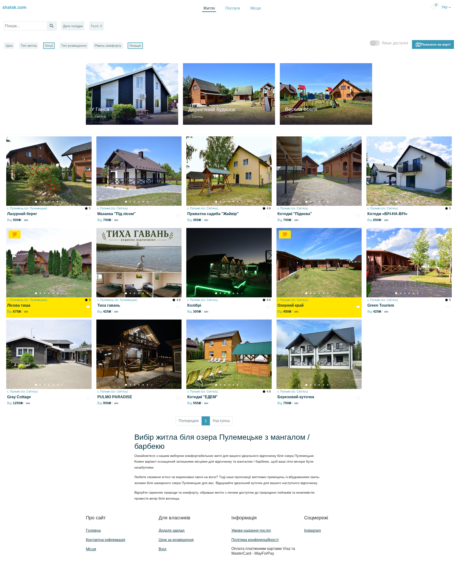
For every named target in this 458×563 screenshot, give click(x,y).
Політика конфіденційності (255, 540)
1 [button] (206, 421)
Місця (255, 8)
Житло (209, 8)
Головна (93, 530)
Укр (445, 7)
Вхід (162, 549)
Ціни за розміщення (176, 540)
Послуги (232, 8)
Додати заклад (171, 530)
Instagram (312, 530)
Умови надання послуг (251, 530)
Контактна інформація (105, 540)
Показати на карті (436, 44)
